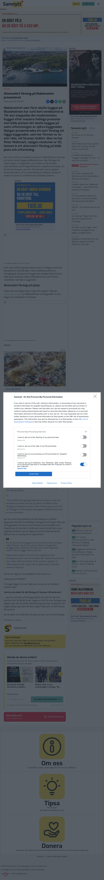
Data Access (52, 483)
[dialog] (52, 440)
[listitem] (52, 431)
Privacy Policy (66, 483)
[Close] (95, 397)
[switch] (83, 437)
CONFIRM (33, 474)
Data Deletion (37, 483)
